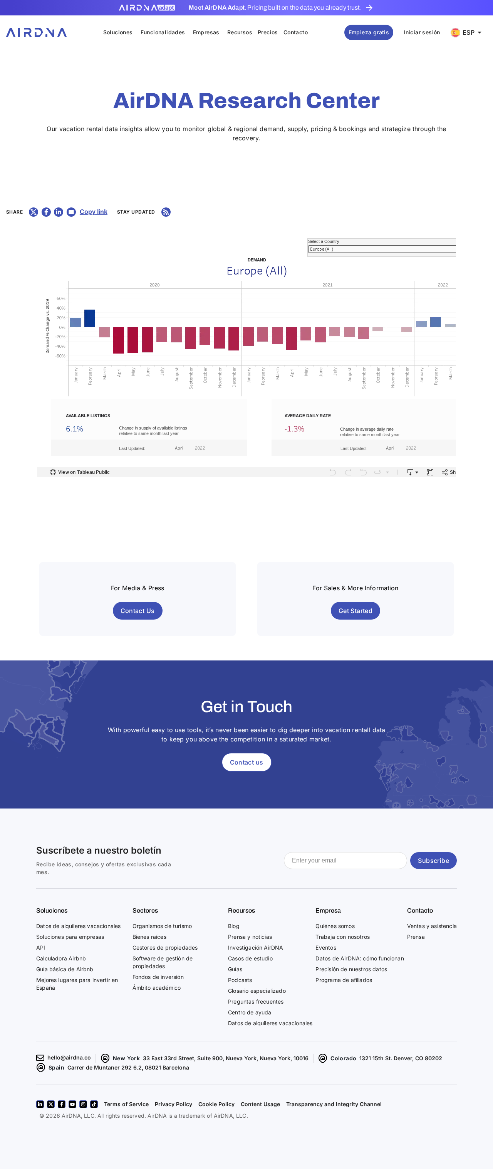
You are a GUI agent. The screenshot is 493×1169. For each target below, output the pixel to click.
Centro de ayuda (250, 1012)
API (40, 947)
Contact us (246, 762)
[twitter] (51, 1104)
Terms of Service (126, 1104)
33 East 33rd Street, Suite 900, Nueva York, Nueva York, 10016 (226, 1058)
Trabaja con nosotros (342, 936)
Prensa (416, 936)
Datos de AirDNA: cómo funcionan (359, 958)
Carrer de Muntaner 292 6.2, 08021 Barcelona (128, 1067)
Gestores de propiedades (165, 947)
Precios (268, 32)
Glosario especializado (257, 990)
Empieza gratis (369, 32)
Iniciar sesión (422, 32)
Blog (234, 926)
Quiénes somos (334, 926)
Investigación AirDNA (255, 947)
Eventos (325, 947)
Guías (235, 969)
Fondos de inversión (158, 977)
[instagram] (83, 1104)
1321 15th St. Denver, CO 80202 (400, 1058)
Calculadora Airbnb (61, 958)
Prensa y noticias (250, 936)
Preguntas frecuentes (255, 1001)
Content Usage (260, 1104)
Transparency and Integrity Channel (334, 1104)
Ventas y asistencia (432, 926)
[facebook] (61, 1104)
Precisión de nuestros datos (351, 969)
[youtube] (72, 1104)
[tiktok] (94, 1104)
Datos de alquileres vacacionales (78, 926)
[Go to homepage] (36, 32)
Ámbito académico (156, 987)
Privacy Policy (173, 1104)
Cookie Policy (216, 1104)
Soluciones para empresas (70, 936)
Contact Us (138, 611)
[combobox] (469, 32)
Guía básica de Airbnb (65, 969)
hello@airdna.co (69, 1057)
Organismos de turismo (162, 926)
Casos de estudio (250, 958)
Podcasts (240, 980)
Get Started (355, 611)
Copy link (93, 212)
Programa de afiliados (343, 980)
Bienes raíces (149, 936)
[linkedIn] (40, 1104)
